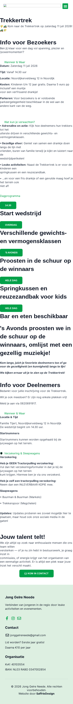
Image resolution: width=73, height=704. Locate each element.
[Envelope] (19, 618)
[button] (65, 6)
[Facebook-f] (7, 618)
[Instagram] (13, 618)
